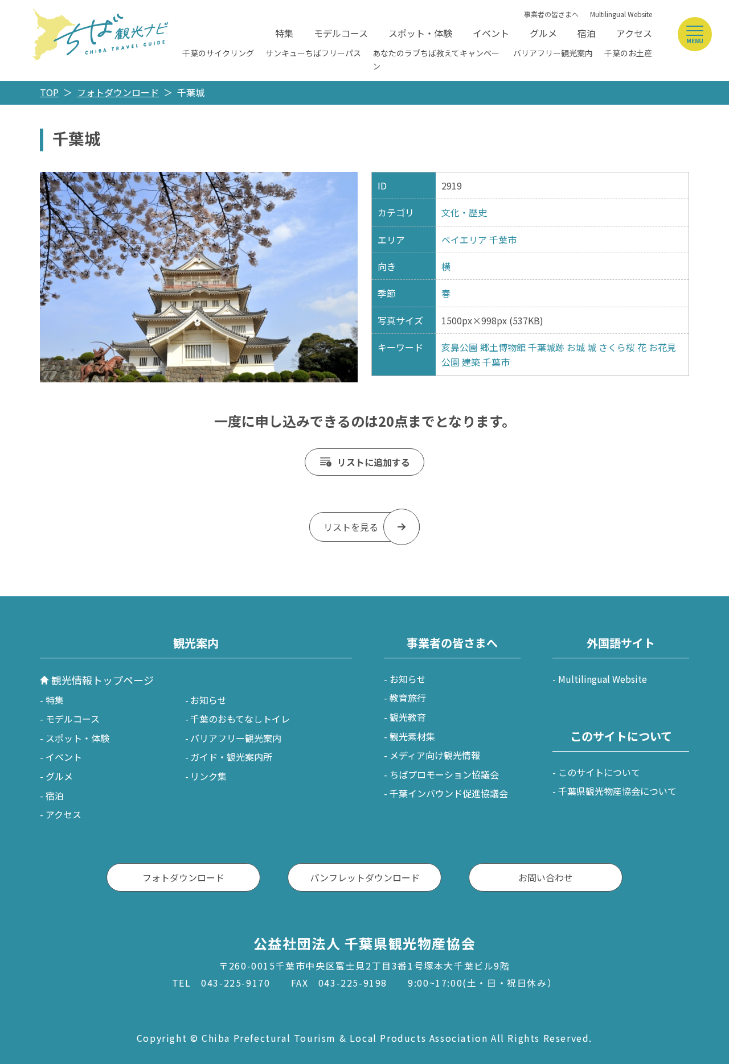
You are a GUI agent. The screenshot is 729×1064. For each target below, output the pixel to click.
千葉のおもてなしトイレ (240, 718)
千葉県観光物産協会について (617, 791)
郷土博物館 (503, 347)
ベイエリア (464, 239)
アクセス (634, 33)
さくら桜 (617, 347)
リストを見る (350, 527)
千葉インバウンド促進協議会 (449, 793)
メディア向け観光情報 (435, 755)
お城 (576, 347)
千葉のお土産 (628, 53)
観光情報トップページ (102, 680)
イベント (491, 33)
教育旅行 (408, 697)
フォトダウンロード (118, 92)
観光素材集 (412, 736)
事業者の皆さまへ (551, 14)
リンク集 (208, 776)
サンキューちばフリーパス (313, 53)
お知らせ (208, 700)
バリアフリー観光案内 (553, 53)
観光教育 (408, 717)
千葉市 (503, 239)
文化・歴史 (464, 212)
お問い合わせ (545, 877)
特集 (284, 33)
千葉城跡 (546, 347)
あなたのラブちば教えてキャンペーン (435, 59)
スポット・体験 (420, 33)
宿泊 (587, 33)
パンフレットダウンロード (365, 877)
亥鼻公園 (459, 347)
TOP (49, 92)
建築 (471, 362)
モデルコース (341, 33)
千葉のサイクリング (218, 53)
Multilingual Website (621, 14)
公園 (450, 362)
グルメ (543, 33)
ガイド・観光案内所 (231, 757)
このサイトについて (599, 772)
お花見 (662, 347)
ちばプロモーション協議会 (444, 774)
